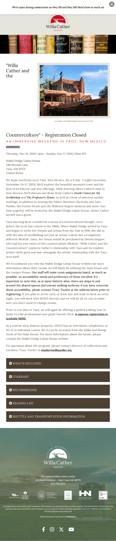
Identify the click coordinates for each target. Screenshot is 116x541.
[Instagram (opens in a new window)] (52, 529)
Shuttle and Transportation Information (49, 416)
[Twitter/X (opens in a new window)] (61, 529)
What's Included (27, 363)
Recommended (25, 390)
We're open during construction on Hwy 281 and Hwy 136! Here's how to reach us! (58, 7)
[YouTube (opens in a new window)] (71, 529)
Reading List (23, 403)
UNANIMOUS (71, 517)
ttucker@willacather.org (56, 350)
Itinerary (21, 377)
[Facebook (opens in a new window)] (43, 529)
